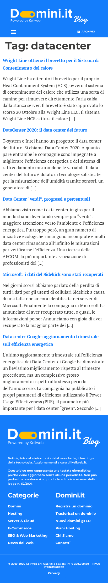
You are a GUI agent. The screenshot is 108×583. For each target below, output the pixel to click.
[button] (13, 31)
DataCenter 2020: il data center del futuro (45, 130)
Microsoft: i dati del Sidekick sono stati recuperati (53, 274)
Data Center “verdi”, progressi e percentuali (46, 199)
